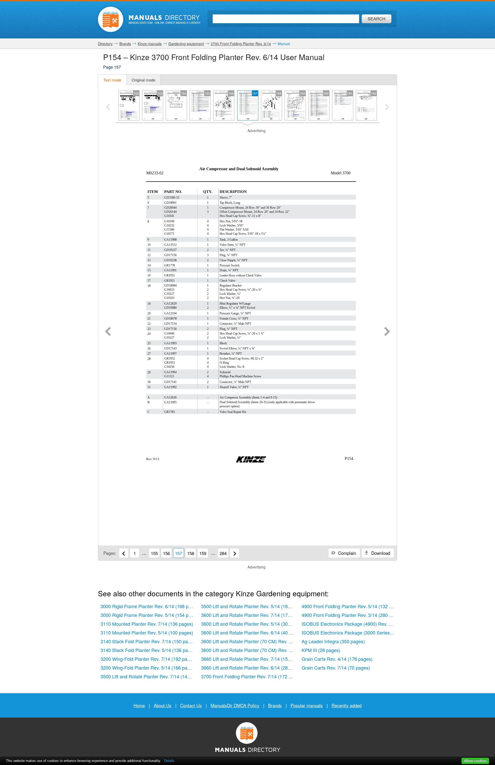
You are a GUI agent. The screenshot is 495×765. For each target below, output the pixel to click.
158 (190, 553)
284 (223, 553)
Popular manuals (307, 705)
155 (154, 553)
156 (166, 553)
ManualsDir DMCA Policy (235, 705)
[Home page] (110, 19)
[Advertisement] (247, 139)
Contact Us (191, 705)
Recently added (346, 705)
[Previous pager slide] (107, 107)
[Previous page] (107, 332)
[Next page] (387, 332)
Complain (346, 553)
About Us (162, 705)
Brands (275, 705)
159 (202, 553)
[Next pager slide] (387, 107)
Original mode (143, 80)
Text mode (112, 80)
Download (380, 553)
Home (139, 705)
